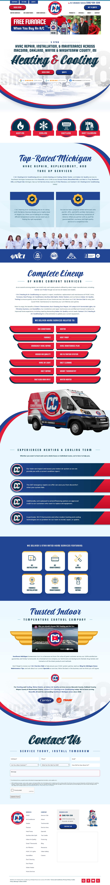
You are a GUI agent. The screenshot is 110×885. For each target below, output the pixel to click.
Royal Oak (21, 182)
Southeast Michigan (20, 656)
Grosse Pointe (62, 179)
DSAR (24, 881)
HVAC (28, 815)
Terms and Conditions (56, 879)
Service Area (44, 182)
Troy (89, 179)
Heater (28, 823)
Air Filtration (29, 847)
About (89, 13)
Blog (42, 843)
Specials (81, 13)
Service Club (44, 815)
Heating (50, 177)
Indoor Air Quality (82, 177)
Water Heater (67, 177)
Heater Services (15, 13)
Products (72, 13)
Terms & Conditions (50, 785)
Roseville (41, 179)
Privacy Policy (42, 785)
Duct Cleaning (54, 306)
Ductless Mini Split (31, 835)
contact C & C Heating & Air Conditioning (59, 689)
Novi (84, 179)
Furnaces (19, 297)
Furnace (28, 827)
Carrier (36, 290)
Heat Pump (29, 831)
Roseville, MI (33, 692)
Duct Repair (64, 306)
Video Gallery (45, 851)
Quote (33, 2)
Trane (45, 290)
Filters (24, 2)
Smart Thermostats (42, 306)
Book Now (17, 7)
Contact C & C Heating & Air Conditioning (85, 182)
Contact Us (68, 826)
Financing (44, 839)
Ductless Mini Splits (51, 297)
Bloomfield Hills (73, 179)
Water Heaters (64, 297)
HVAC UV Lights (31, 851)
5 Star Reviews (61, 182)
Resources (44, 847)
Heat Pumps (27, 297)
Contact (97, 13)
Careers (43, 855)
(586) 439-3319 (93, 3)
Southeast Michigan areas (63, 692)
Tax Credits (44, 835)
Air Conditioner (28, 13)
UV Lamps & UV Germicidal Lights (81, 306)
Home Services (40, 13)
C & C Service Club (78, 299)
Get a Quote (92, 7)
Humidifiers (37, 309)
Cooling (59, 177)
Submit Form (15, 797)
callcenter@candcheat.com (34, 785)
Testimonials (45, 823)
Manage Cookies (18, 881)
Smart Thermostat (31, 843)
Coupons (14, 2)
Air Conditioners (38, 297)
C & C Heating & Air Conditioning (25, 177)
